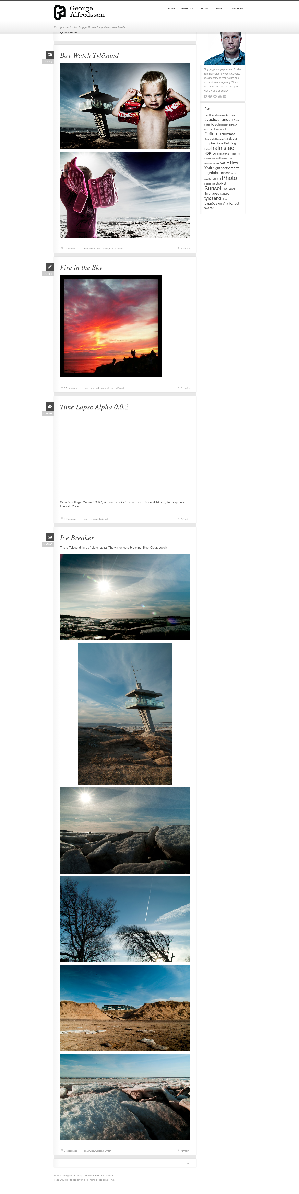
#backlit (208, 114)
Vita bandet (231, 203)
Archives (237, 8)
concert (95, 388)
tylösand (119, 248)
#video (231, 114)
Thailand (228, 188)
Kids (111, 248)
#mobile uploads (220, 114)
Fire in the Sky (81, 267)
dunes (103, 388)
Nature (224, 162)
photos (207, 183)
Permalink (185, 248)
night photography (226, 168)
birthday (224, 124)
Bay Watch (89, 248)
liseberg (236, 153)
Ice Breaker (77, 537)
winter (108, 1150)
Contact (220, 8)
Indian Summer (224, 153)
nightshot (212, 172)
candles (213, 129)
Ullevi (224, 198)
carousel (221, 129)
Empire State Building (220, 143)
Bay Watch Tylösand (89, 55)
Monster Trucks (211, 163)
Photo (229, 177)
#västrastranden (218, 119)
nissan (226, 172)
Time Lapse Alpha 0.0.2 (94, 406)
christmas (228, 134)
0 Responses (70, 248)
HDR (207, 153)
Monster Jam (226, 158)
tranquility (224, 193)
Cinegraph (209, 138)
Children (212, 133)
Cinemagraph (221, 138)
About (204, 8)
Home (171, 8)
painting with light (212, 179)
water (209, 207)
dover (233, 138)
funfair (207, 149)
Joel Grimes (102, 248)
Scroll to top (188, 1163)
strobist (221, 183)
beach (87, 388)
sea (213, 183)
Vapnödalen (213, 203)
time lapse (93, 518)
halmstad (223, 147)
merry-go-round (212, 158)
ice (85, 518)
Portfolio (187, 8)
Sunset (110, 388)
